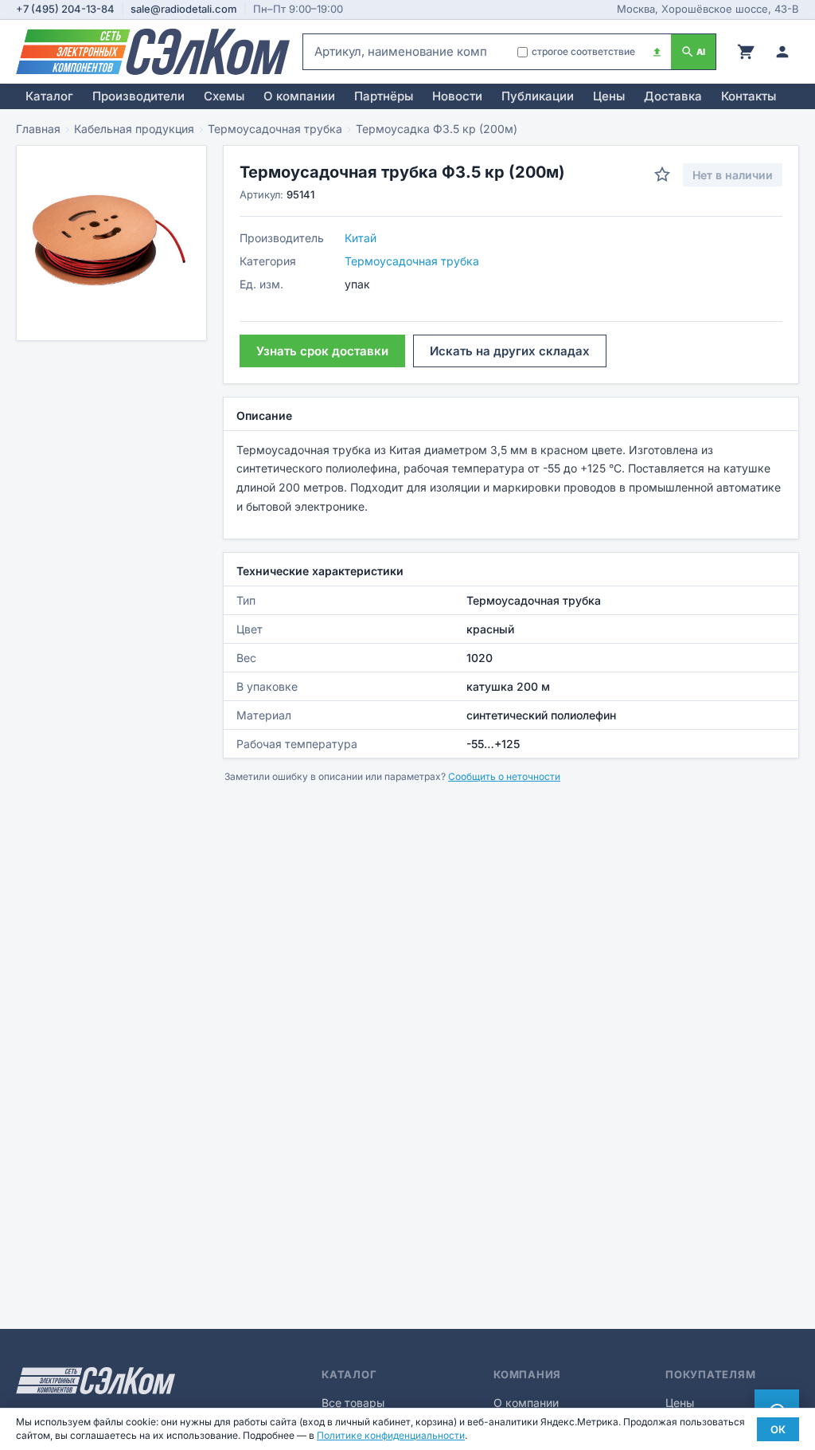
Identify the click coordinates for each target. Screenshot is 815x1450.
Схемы (224, 96)
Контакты (748, 96)
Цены (609, 96)
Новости (457, 96)
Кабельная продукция (134, 128)
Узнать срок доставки (322, 351)
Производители (138, 96)
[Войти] (782, 52)
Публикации (537, 96)
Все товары (353, 1402)
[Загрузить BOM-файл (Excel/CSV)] (657, 51)
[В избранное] (662, 174)
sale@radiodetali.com (184, 8)
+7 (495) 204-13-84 (65, 8)
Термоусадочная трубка (275, 128)
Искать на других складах (510, 351)
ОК (778, 1429)
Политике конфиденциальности (391, 1435)
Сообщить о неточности (504, 776)
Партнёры (383, 96)
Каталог (49, 96)
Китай (360, 238)
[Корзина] (745, 52)
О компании (299, 96)
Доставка (673, 96)
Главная (38, 128)
